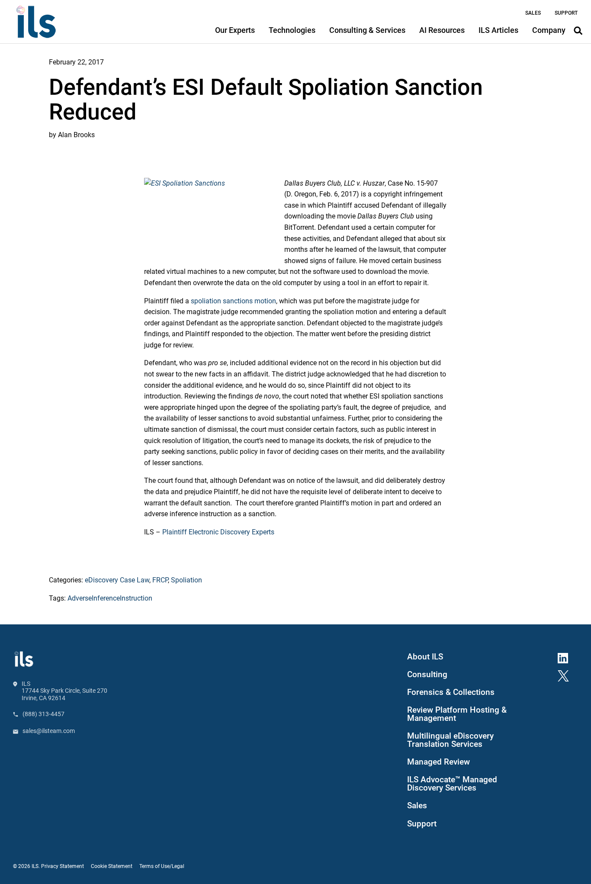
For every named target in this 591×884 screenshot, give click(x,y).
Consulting (427, 674)
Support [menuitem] (566, 13)
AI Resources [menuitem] (442, 30)
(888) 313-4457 (43, 713)
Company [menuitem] (548, 30)
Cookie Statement (111, 866)
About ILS (425, 657)
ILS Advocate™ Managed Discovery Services (452, 784)
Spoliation (186, 580)
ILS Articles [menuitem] (498, 30)
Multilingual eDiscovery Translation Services (450, 740)
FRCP (160, 580)
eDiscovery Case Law (117, 580)
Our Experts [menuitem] (235, 30)
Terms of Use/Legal (161, 866)
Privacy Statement (62, 866)
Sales (417, 805)
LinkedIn (566, 656)
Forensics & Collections (451, 692)
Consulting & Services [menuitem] (367, 30)
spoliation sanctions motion (233, 301)
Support (422, 824)
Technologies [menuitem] (292, 30)
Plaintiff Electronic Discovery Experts (218, 532)
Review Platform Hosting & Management (457, 714)
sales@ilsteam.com (48, 730)
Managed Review (438, 762)
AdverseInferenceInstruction (109, 598)
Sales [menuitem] (533, 13)
